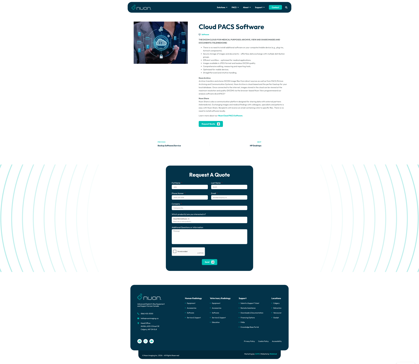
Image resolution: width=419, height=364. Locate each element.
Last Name (216, 183)
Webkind (273, 354)
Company (176, 204)
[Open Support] (264, 7)
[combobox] (210, 221)
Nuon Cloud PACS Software (230, 115)
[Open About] (250, 7)
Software (205, 34)
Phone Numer (178, 193)
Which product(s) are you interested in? (189, 214)
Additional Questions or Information (187, 227)
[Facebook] (139, 341)
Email (213, 193)
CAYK (257, 354)
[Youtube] (151, 341)
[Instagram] (145, 341)
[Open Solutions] (227, 7)
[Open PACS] (238, 7)
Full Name (176, 183)
